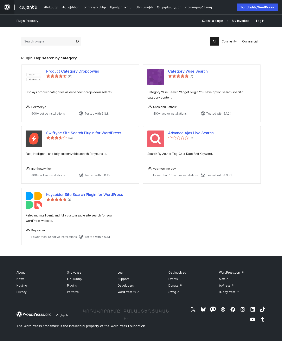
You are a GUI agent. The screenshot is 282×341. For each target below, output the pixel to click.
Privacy (22, 292)
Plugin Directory (27, 20)
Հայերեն (62, 315)
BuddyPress (229, 292)
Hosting (22, 285)
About (21, 272)
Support (123, 279)
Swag (174, 292)
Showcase (74, 272)
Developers (126, 285)
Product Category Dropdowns (72, 71)
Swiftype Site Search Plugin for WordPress (83, 133)
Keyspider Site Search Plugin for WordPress (84, 194)
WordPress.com (231, 272)
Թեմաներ (74, 279)
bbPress (226, 285)
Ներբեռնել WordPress (257, 7)
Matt (224, 279)
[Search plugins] (77, 41)
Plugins (72, 285)
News (20, 279)
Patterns (73, 292)
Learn (121, 272)
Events (173, 279)
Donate (175, 285)
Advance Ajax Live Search (191, 133)
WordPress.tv (129, 292)
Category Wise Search (188, 71)
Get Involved (177, 272)
